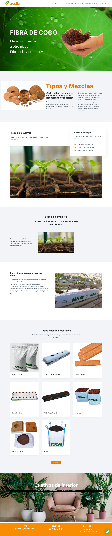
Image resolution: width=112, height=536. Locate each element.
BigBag (46, 451)
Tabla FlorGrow (17, 413)
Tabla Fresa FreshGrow (51, 413)
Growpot (78, 413)
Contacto (103, 3)
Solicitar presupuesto (91, 3)
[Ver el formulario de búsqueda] (56, 3)
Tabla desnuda (80, 374)
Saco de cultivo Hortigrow (52, 374)
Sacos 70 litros (17, 374)
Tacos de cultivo (17, 451)
